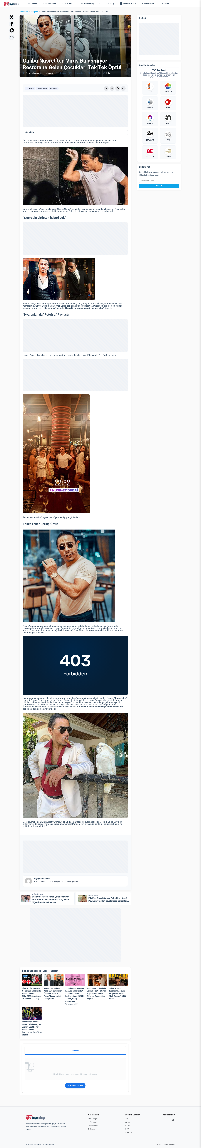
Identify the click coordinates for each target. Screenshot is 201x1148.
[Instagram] (173, 1120)
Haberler (91, 1129)
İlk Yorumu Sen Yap (75, 1086)
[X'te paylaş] (11, 17)
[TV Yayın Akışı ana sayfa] (35, 1117)
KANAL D (128, 1125)
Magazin (34, 12)
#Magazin (53, 88)
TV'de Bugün (93, 1119)
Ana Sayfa (24, 12)
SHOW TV (128, 1122)
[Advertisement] (75, 111)
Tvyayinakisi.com (33, 73)
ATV (126, 1119)
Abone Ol (159, 186)
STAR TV (128, 1132)
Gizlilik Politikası (169, 1144)
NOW (127, 1129)
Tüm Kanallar (93, 1125)
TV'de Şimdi (92, 1122)
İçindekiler (30, 132)
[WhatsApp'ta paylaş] (11, 30)
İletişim (158, 1144)
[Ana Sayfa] (12, 3)
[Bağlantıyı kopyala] (11, 37)
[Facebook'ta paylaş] (11, 23)
